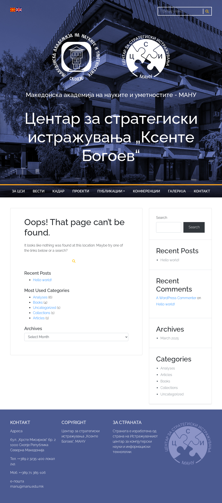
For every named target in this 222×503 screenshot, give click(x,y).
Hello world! (42, 280)
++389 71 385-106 (32, 473)
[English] (18, 9)
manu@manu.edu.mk (27, 486)
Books (38, 302)
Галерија (177, 191)
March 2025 (169, 338)
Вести (38, 191)
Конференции (146, 191)
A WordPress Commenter (176, 298)
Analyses (40, 297)
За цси (18, 191)
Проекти (80, 191)
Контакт (202, 191)
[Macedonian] (13, 9)
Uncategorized (44, 308)
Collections (41, 313)
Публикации (109, 191)
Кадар (58, 191)
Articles (39, 318)
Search (161, 218)
